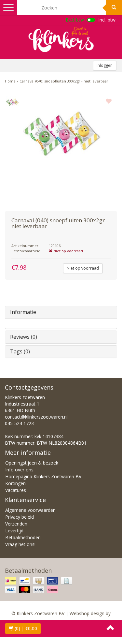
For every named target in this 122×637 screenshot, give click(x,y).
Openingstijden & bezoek (31, 463)
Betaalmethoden (23, 537)
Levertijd (14, 530)
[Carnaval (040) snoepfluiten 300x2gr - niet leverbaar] (12, 102)
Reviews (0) (23, 336)
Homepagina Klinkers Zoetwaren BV (43, 476)
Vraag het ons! (20, 544)
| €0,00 (26, 628)
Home (10, 81)
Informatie (23, 312)
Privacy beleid (19, 517)
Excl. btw (75, 20)
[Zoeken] (114, 7)
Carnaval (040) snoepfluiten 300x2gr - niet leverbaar (64, 81)
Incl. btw (106, 20)
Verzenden (16, 524)
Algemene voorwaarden (30, 510)
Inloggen (105, 65)
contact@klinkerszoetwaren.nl (36, 417)
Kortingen (15, 483)
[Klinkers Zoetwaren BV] (61, 39)
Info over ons (19, 470)
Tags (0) (20, 351)
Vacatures (15, 490)
